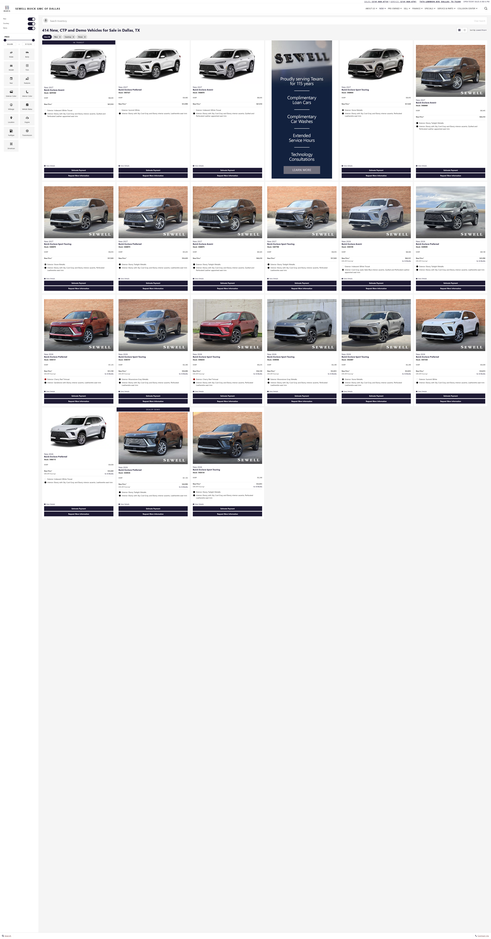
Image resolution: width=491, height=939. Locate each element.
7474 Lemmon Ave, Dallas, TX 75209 (440, 1)
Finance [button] (416, 9)
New (4, 19)
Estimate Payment (79, 170)
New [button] (382, 9)
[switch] (19, 19)
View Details (50, 166)
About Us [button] (370, 9)
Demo (5, 28)
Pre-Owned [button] (394, 9)
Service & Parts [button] (445, 9)
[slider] (5, 40)
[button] (486, 8)
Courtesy (6, 23)
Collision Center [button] (466, 9)
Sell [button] (407, 9)
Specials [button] (429, 9)
